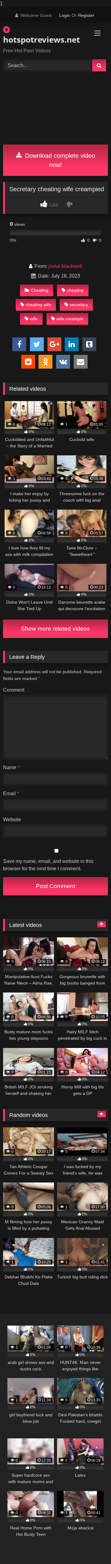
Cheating (39, 290)
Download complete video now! (59, 160)
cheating (75, 290)
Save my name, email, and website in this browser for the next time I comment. (48, 865)
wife (34, 318)
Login (64, 15)
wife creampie (70, 318)
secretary (79, 304)
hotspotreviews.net (38, 39)
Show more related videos (55, 628)
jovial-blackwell (65, 266)
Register (86, 15)
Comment (13, 690)
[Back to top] (92, 1547)
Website (12, 819)
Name (11, 767)
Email (11, 793)
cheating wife (38, 304)
